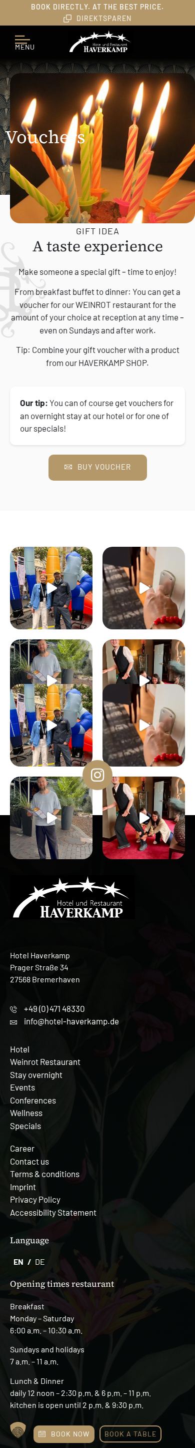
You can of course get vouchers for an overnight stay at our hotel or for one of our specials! (97, 415)
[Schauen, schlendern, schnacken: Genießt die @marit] (51, 680)
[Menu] (25, 35)
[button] (18, 1430)
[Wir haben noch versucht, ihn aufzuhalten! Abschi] (143, 680)
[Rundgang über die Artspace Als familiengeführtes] (51, 588)
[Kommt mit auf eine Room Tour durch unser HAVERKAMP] (143, 588)
